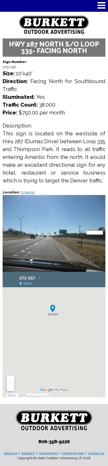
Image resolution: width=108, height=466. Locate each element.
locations (28, 453)
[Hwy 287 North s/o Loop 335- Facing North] (54, 269)
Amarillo (27, 192)
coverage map (73, 453)
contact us (96, 453)
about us (10, 453)
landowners (48, 453)
